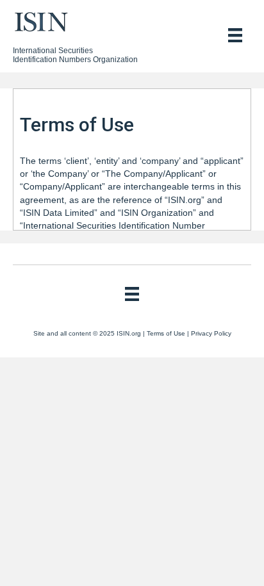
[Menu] (235, 35)
